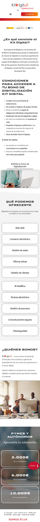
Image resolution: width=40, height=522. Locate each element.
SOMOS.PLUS (22, 513)
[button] (10, 14)
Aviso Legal (17, 515)
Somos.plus (6, 359)
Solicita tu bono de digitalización (20, 165)
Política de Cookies (28, 515)
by (18, 10)
